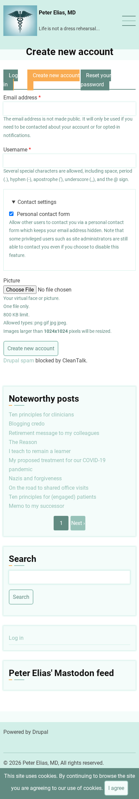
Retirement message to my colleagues (54, 433)
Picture (11, 280)
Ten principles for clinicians (41, 414)
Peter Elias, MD (57, 12)
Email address (20, 97)
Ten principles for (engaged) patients (52, 497)
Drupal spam (18, 360)
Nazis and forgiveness (35, 478)
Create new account (53, 81)
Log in (10, 80)
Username (15, 149)
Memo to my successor (36, 506)
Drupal (40, 732)
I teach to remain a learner (40, 451)
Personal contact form (43, 214)
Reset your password (96, 80)
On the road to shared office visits (48, 488)
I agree (116, 788)
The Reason (23, 442)
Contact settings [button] (37, 202)
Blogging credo (27, 423)
